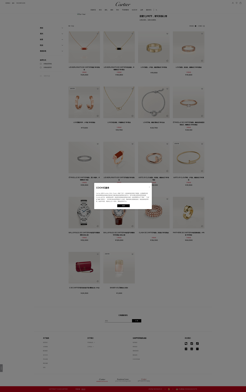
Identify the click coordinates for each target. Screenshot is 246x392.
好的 (123, 206)
